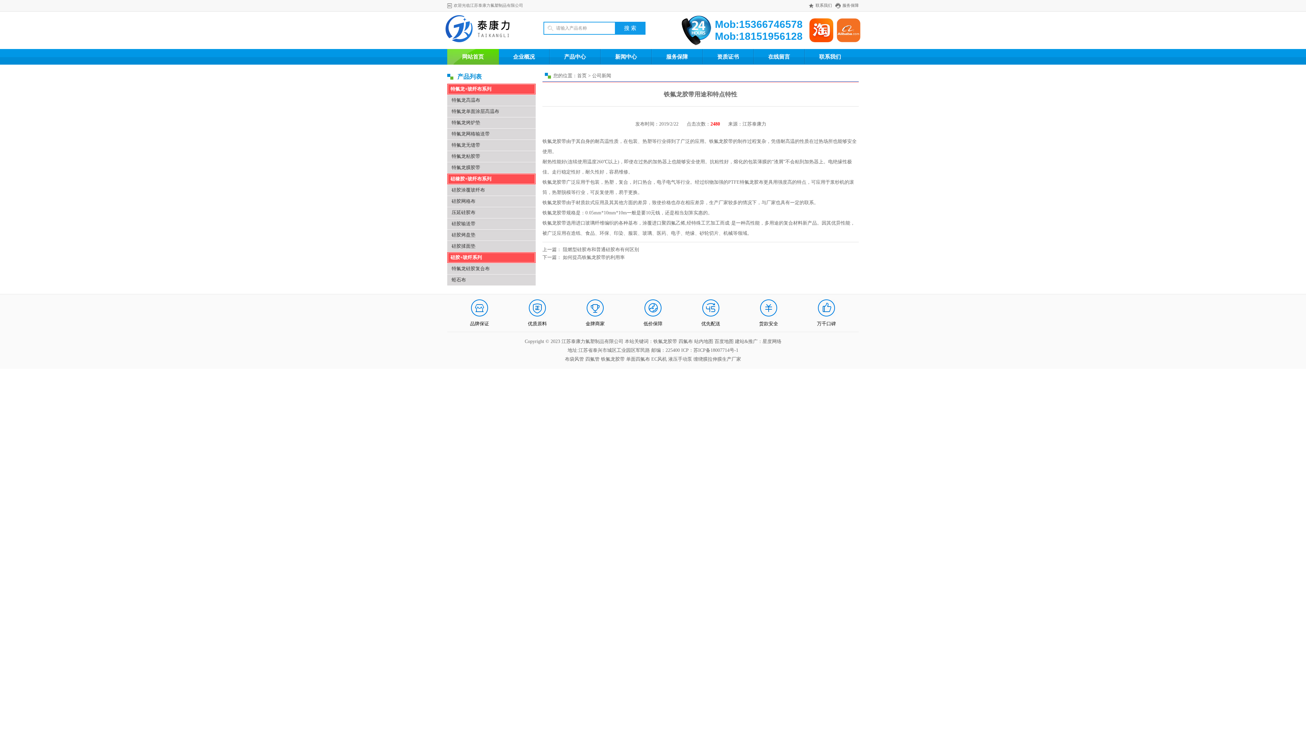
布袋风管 (574, 359)
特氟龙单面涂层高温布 (475, 111)
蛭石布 (459, 279)
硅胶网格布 (463, 201)
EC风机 (659, 359)
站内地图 (704, 341)
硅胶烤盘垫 (463, 235)
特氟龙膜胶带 (466, 167)
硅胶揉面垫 (463, 246)
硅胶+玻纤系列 (466, 257)
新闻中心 (626, 57)
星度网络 (772, 341)
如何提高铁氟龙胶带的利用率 (594, 257)
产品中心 (575, 57)
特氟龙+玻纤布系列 (471, 89)
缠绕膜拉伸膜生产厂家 (717, 359)
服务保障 (850, 5)
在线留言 (779, 57)
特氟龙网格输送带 (471, 133)
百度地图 (724, 341)
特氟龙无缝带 (466, 145)
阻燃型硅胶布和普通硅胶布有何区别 (601, 249)
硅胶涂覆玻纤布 (468, 190)
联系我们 (824, 5)
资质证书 (728, 57)
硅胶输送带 (463, 223)
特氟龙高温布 (466, 100)
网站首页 (473, 57)
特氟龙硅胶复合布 (471, 268)
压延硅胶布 (463, 212)
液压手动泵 (680, 359)
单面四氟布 (638, 359)
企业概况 (524, 57)
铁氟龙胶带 (613, 359)
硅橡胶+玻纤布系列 (471, 178)
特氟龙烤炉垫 (466, 122)
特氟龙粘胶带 (466, 156)
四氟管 (592, 359)
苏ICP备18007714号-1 (715, 350)
